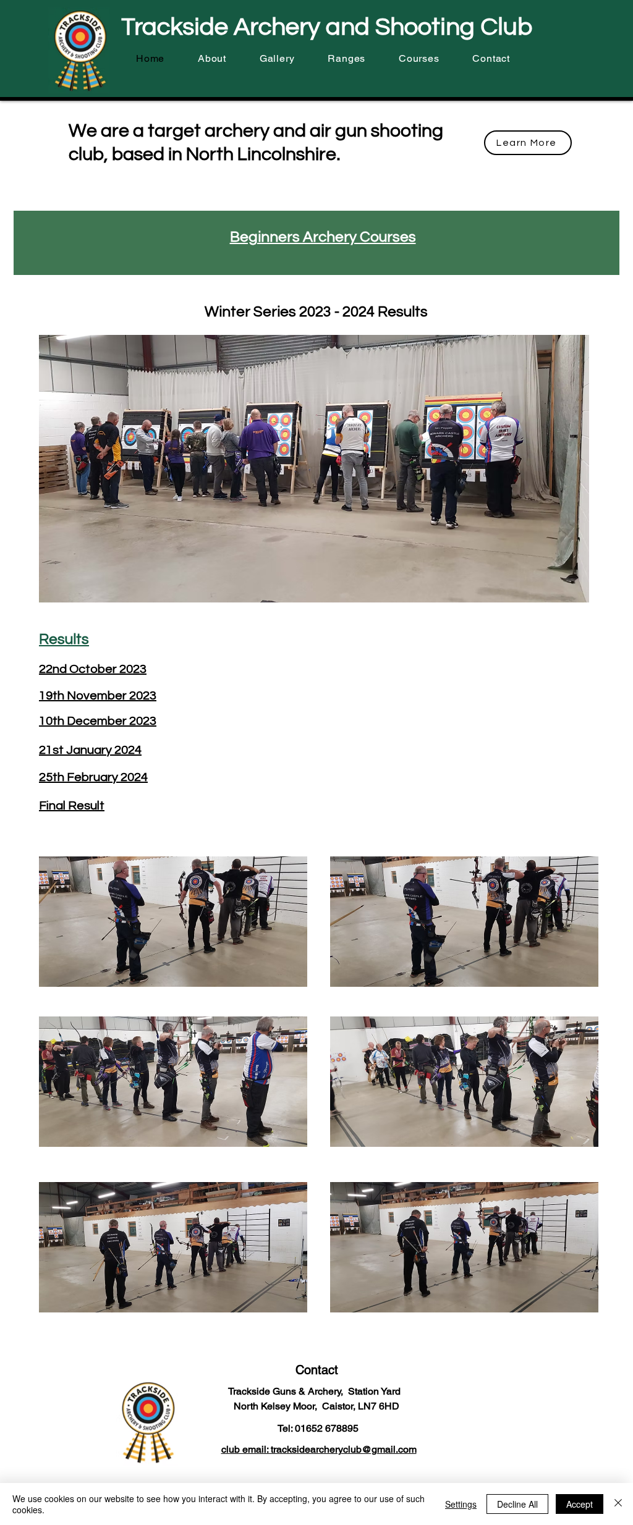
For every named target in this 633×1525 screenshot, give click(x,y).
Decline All (517, 1504)
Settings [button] (461, 1504)
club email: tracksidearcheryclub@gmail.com (319, 1449)
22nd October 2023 (93, 669)
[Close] (618, 1504)
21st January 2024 (90, 750)
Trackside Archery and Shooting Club (326, 27)
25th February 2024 (93, 777)
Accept (579, 1504)
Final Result (71, 806)
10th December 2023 (97, 721)
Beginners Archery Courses (323, 237)
